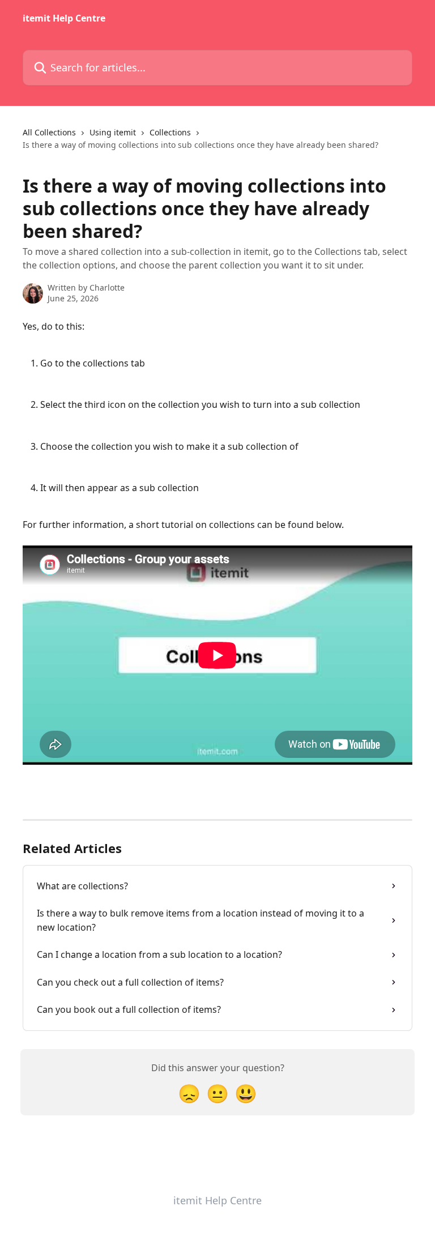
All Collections (49, 132)
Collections (170, 132)
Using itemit (112, 132)
